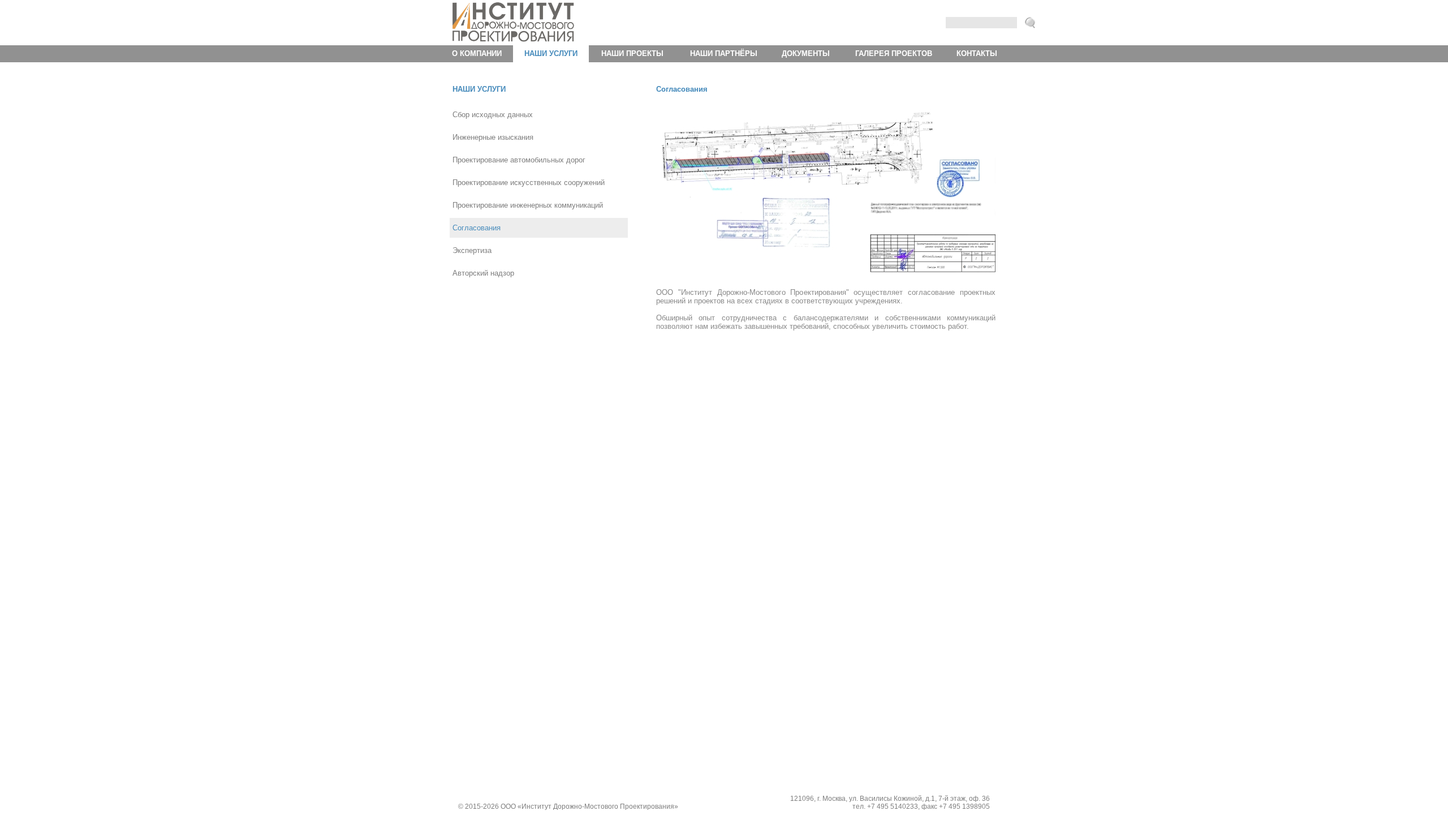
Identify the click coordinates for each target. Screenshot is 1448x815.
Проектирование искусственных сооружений (529, 182)
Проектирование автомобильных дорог (519, 160)
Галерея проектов (893, 53)
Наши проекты (632, 53)
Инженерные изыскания (493, 137)
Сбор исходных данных (493, 114)
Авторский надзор (483, 273)
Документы (806, 53)
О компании (477, 53)
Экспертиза (472, 250)
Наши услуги (551, 53)
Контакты (976, 53)
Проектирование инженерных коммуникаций (528, 205)
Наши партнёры (723, 53)
